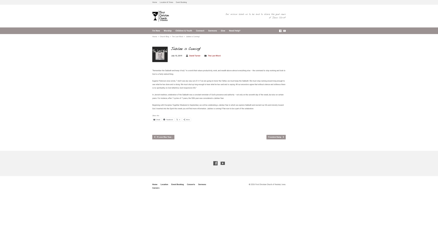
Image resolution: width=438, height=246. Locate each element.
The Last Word (177, 37)
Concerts (191, 184)
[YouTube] (284, 31)
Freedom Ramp (275, 137)
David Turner (195, 56)
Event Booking (181, 2)
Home (154, 2)
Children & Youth (183, 31)
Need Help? (234, 31)
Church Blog (164, 37)
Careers (155, 188)
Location (164, 184)
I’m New (156, 31)
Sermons (212, 31)
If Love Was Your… (164, 137)
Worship (168, 31)
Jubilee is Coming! (193, 37)
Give (223, 31)
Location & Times (166, 2)
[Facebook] (280, 31)
